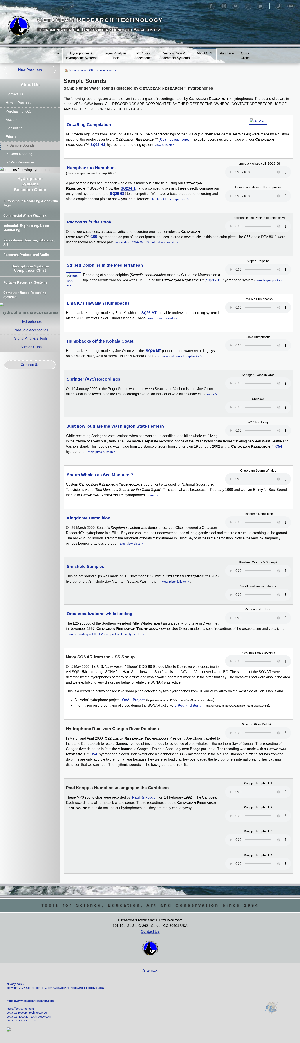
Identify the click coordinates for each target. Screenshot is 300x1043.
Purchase (227, 53)
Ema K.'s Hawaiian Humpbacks (98, 303)
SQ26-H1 (97, 145)
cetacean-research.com (21, 1020)
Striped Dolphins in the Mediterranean (105, 265)
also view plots (130, 543)
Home (54, 53)
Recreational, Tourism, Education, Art (29, 242)
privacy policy (15, 984)
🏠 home (70, 70)
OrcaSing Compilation (89, 124)
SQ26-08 (117, 194)
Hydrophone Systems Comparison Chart (30, 268)
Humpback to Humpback (92, 167)
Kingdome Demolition (88, 518)
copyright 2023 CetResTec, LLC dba (56, 987)
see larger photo (268, 280)
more (210, 394)
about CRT (88, 70)
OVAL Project (133, 700)
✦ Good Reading (19, 154)
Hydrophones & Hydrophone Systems (82, 55)
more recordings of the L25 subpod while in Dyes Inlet (104, 634)
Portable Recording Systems (25, 282)
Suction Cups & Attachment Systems (174, 55)
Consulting (14, 128)
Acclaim (12, 120)
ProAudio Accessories (143, 55)
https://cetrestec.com (20, 1008)
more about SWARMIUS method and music (145, 242)
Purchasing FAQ (18, 111)
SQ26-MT (149, 313)
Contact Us (14, 94)
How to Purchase (19, 103)
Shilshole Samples (85, 566)
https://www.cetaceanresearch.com (30, 1000)
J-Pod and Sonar (189, 705)
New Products (30, 70)
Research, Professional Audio (26, 255)
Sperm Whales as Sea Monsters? (100, 474)
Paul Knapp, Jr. (144, 797)
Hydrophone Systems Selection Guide (30, 184)
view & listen (163, 145)
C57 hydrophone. (174, 139)
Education (14, 137)
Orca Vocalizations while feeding (99, 613)
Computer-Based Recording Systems (24, 295)
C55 (93, 237)
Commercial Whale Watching (25, 215)
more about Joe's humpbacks (178, 356)
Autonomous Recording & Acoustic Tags (30, 203)
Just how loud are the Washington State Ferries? (116, 426)
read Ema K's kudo (161, 318)
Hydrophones (31, 321)
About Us (30, 84)
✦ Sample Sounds (20, 145)
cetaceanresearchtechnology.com (28, 1012)
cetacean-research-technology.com (29, 1016)
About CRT (205, 53)
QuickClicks (245, 55)
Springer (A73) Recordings (93, 379)
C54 (278, 446)
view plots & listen (100, 452)
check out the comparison (168, 199)
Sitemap (150, 970)
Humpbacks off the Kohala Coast (100, 341)
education (106, 70)
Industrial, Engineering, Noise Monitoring (26, 228)
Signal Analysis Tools (116, 55)
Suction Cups (31, 347)
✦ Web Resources (20, 162)
